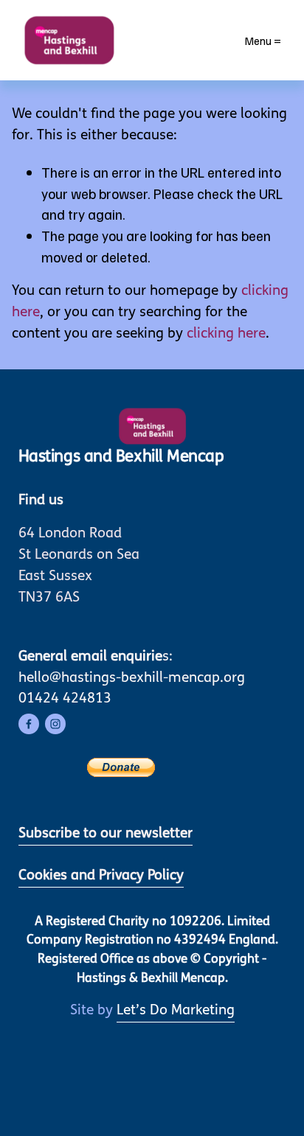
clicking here (226, 334)
